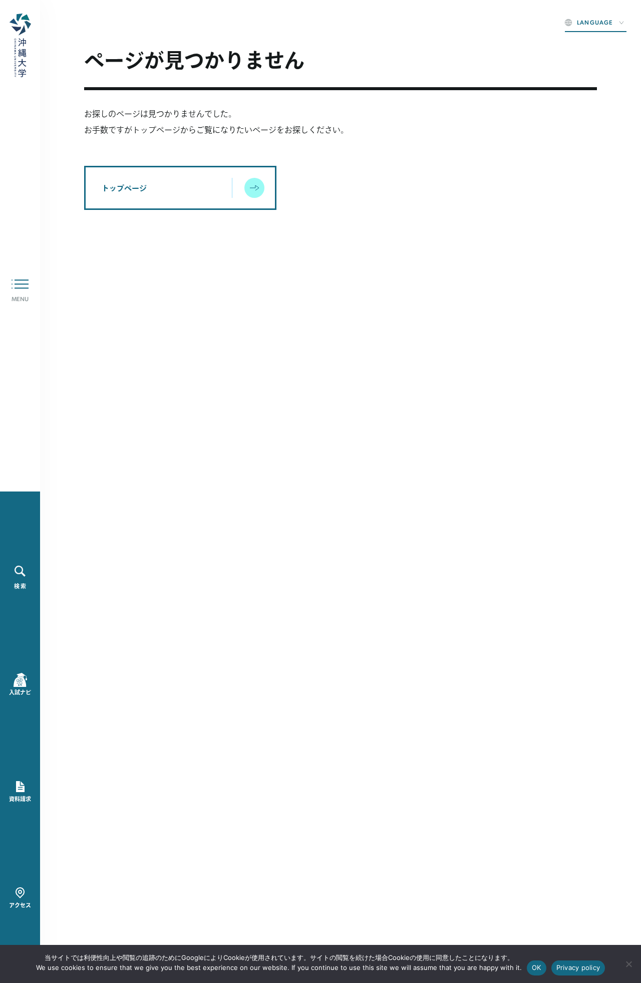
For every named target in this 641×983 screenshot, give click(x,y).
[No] (628, 964)
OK (536, 967)
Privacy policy (578, 967)
